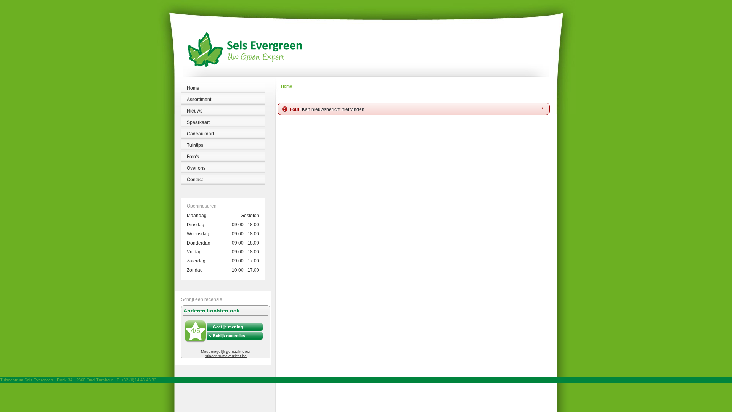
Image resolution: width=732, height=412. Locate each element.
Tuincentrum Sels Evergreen (26, 380)
